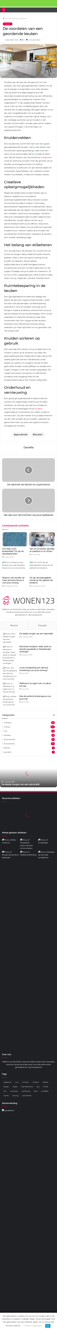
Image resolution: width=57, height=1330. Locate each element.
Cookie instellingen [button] (32, 1325)
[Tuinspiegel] (46, 843)
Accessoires (9, 744)
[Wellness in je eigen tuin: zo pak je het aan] (10, 687)
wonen (6, 1096)
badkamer (7, 1082)
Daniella (29, 447)
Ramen (7, 748)
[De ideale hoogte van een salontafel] (10, 637)
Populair (42, 625)
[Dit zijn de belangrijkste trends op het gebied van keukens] (42, 568)
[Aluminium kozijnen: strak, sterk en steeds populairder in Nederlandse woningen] (10, 655)
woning (15, 1096)
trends (45, 1087)
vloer (35, 1091)
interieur (36, 1082)
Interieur (15, 18)
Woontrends (9, 739)
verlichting (26, 1091)
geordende (21, 434)
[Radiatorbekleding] (28, 855)
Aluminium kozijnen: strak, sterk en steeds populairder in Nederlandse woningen (35, 649)
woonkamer (27, 1096)
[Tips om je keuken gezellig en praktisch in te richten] (42, 539)
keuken (38, 434)
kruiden (38, 408)
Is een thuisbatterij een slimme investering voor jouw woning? (33, 669)
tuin (5, 1091)
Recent (14, 625)
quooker (7, 752)
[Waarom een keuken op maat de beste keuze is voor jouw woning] (14, 568)
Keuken (23, 18)
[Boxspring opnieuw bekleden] (10, 855)
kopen (15, 1087)
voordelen (45, 1091)
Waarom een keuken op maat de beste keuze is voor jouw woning (13, 580)
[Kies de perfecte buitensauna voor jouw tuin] (10, 700)
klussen (6, 1087)
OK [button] (48, 1326)
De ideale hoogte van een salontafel (36, 633)
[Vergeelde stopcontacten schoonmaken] (28, 844)
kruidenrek (46, 157)
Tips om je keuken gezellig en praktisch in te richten (42, 550)
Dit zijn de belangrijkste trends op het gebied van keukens (41, 580)
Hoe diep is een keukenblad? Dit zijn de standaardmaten (13, 551)
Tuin (5, 731)
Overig (7, 727)
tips (38, 1087)
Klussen (7, 735)
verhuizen (14, 1091)
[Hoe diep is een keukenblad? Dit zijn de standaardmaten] (14, 539)
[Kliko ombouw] (10, 843)
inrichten (25, 1082)
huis (16, 1082)
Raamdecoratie (27, 1087)
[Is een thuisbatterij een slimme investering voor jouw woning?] (10, 673)
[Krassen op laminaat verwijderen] (46, 949)
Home (7, 18)
